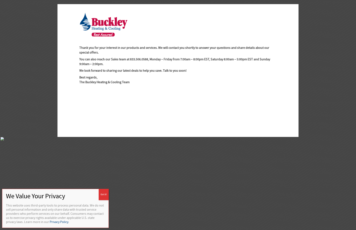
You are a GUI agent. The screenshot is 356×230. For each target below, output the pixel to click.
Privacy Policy (59, 222)
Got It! (104, 194)
